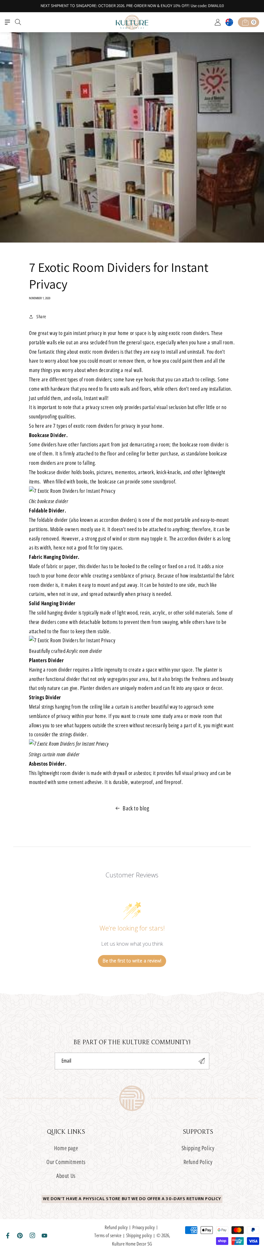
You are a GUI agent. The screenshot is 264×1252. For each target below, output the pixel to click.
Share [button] (41, 316)
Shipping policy (139, 1235)
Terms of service (107, 1235)
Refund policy (116, 1227)
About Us (66, 1176)
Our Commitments (66, 1162)
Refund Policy (198, 1162)
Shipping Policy (198, 1148)
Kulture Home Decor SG (132, 1243)
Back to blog (136, 808)
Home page (66, 1148)
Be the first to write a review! (132, 961)
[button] (7, 22)
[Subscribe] (202, 1061)
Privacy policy (143, 1227)
